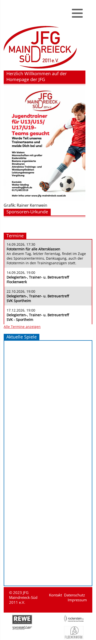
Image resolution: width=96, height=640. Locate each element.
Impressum (77, 599)
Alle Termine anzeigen (22, 326)
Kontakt (55, 594)
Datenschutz (74, 594)
